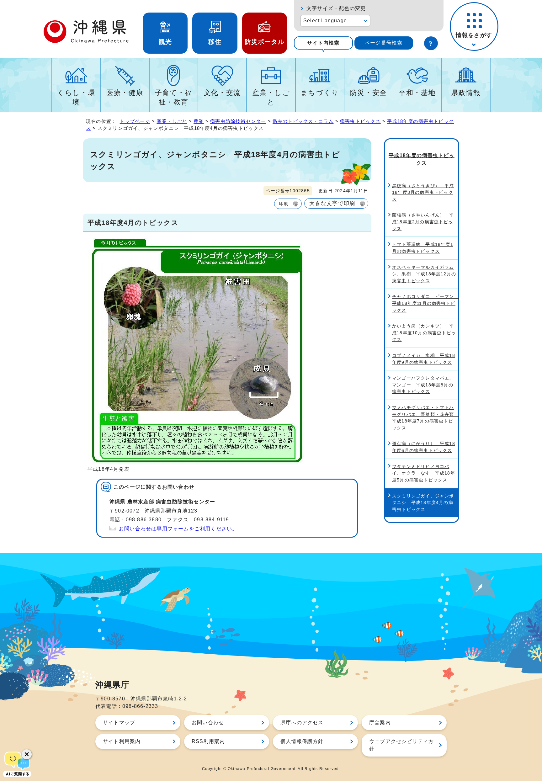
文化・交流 (222, 93)
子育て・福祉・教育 (173, 97)
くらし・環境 (76, 97)
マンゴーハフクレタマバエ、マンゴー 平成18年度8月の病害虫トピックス (423, 384)
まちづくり (319, 93)
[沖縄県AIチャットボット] (17, 764)
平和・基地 (417, 93)
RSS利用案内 (208, 741)
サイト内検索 (323, 42)
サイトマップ (119, 722)
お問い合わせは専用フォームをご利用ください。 (178, 528)
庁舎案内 (380, 722)
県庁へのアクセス (302, 722)
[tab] (323, 43)
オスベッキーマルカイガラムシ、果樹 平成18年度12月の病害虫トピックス (424, 274)
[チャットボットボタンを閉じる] (27, 754)
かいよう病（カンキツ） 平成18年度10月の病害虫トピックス (424, 332)
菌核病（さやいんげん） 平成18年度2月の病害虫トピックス (423, 221)
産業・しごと (271, 97)
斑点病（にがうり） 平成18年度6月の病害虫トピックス (423, 447)
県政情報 (466, 93)
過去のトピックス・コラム (303, 121)
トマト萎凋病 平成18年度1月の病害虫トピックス (422, 248)
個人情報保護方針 (302, 741)
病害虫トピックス (360, 121)
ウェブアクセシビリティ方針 (401, 745)
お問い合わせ (208, 722)
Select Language (325, 20)
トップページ (135, 121)
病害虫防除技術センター (238, 121)
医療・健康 (124, 93)
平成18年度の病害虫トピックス (421, 159)
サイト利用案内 (122, 741)
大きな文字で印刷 (332, 203)
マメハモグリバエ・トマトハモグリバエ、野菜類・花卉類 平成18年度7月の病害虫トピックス (425, 417)
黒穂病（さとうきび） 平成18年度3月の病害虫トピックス (423, 192)
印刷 (284, 203)
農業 (199, 121)
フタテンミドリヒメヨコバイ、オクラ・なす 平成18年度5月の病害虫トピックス (423, 473)
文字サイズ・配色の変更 (336, 8)
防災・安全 (368, 93)
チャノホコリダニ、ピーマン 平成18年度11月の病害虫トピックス (425, 303)
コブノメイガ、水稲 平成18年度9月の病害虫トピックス (423, 359)
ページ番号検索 (383, 42)
